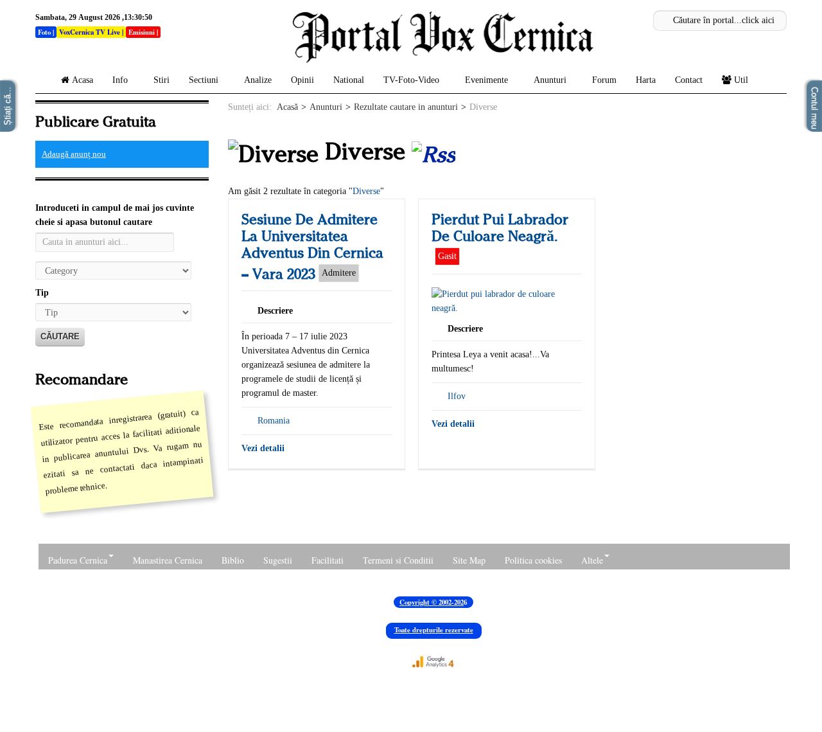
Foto (44, 32)
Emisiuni (141, 32)
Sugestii (277, 560)
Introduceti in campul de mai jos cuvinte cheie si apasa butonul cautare (114, 215)
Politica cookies (533, 560)
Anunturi (550, 80)
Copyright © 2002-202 (431, 602)
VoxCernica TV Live (89, 32)
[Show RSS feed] (433, 152)
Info (120, 80)
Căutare (60, 336)
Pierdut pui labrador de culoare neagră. (500, 227)
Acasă (287, 107)
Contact (689, 80)
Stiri (161, 80)
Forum (604, 80)
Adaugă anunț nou (74, 154)
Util (741, 80)
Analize (258, 80)
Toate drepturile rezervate (433, 630)
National (348, 80)
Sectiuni (203, 80)
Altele (592, 560)
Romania (274, 420)
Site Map (469, 560)
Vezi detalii (262, 448)
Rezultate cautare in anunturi (406, 107)
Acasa (82, 80)
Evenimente (486, 80)
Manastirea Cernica (167, 560)
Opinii (302, 80)
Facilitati (327, 560)
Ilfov (457, 396)
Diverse (366, 191)
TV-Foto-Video (411, 80)
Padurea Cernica (77, 560)
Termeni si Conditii (398, 560)
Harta (646, 80)
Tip (42, 293)
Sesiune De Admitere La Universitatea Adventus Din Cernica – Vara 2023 (312, 246)
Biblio (233, 560)
